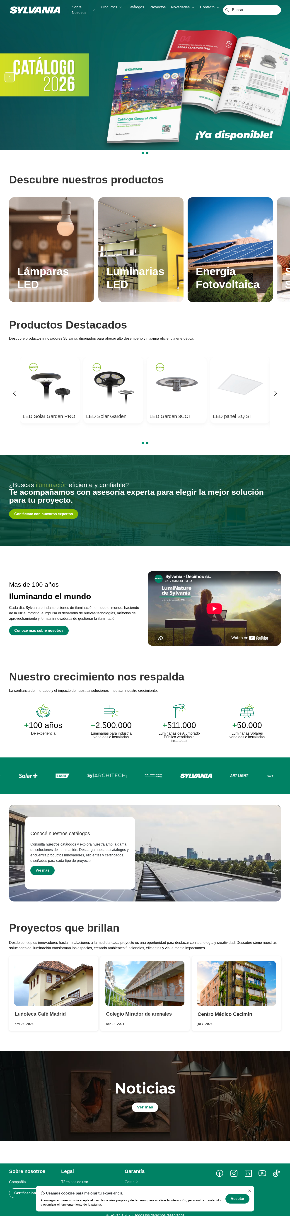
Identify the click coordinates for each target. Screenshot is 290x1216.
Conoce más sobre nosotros (38, 630)
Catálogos (136, 7)
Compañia (17, 1182)
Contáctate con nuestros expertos (43, 514)
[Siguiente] (275, 394)
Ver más (42, 870)
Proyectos (158, 7)
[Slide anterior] (10, 77)
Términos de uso (74, 1182)
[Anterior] (14, 394)
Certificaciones (27, 1193)
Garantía (131, 1182)
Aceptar (237, 1199)
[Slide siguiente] (280, 77)
